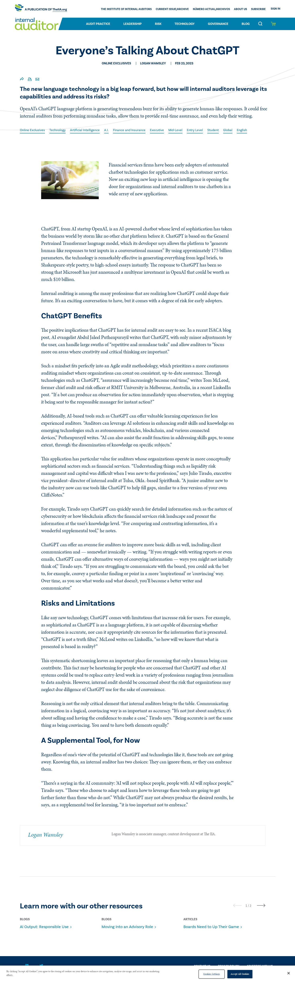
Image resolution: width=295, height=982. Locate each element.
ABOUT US (240, 9)
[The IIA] (41, 8)
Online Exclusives (32, 130)
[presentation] (237, 905)
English (242, 130)
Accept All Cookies (240, 974)
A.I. (106, 130)
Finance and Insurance (129, 130)
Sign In (275, 9)
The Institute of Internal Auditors (126, 9)
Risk (158, 24)
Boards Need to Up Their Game (211, 926)
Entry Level (195, 130)
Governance (218, 24)
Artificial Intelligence (85, 130)
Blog (246, 24)
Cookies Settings (211, 974)
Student (213, 130)
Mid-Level (175, 130)
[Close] (288, 973)
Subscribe (258, 9)
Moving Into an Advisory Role (127, 926)
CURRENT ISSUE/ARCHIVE (172, 9)
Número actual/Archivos (211, 9)
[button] (246, 905)
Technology (185, 24)
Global (227, 130)
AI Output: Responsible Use (44, 926)
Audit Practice (98, 24)
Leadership (132, 24)
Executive (157, 130)
